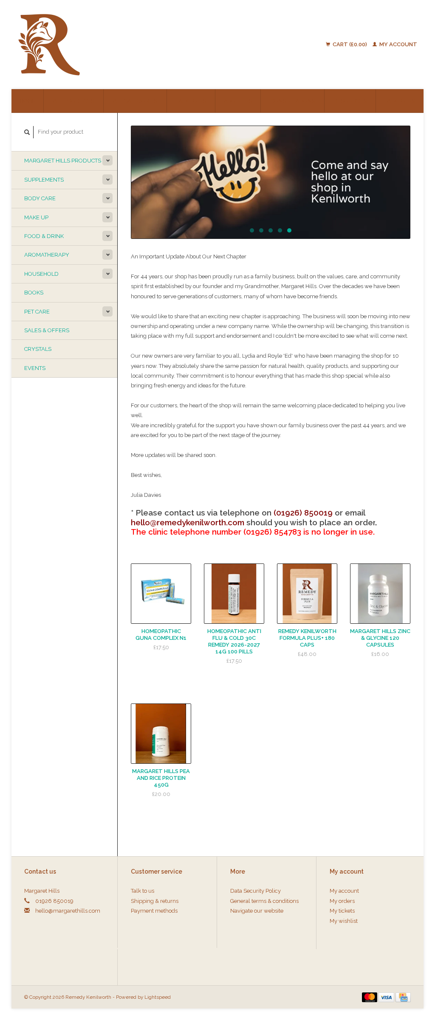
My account (397, 44)
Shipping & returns (154, 901)
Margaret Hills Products (62, 160)
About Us (238, 101)
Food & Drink (44, 236)
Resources (350, 101)
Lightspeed (157, 997)
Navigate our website (256, 911)
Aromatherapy (46, 255)
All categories (135, 101)
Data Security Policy (255, 891)
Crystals (37, 349)
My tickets (342, 911)
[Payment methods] (370, 997)
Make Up (36, 217)
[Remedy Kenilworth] (99, 44)
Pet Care (37, 311)
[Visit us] (270, 182)
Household (41, 274)
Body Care (40, 198)
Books (33, 292)
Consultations (293, 101)
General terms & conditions (264, 901)
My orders (342, 901)
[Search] (27, 132)
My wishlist (344, 921)
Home (27, 101)
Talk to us (191, 101)
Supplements (44, 180)
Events (34, 368)
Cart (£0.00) (349, 44)
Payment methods (154, 911)
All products (73, 101)
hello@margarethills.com (67, 911)
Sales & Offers (46, 330)
